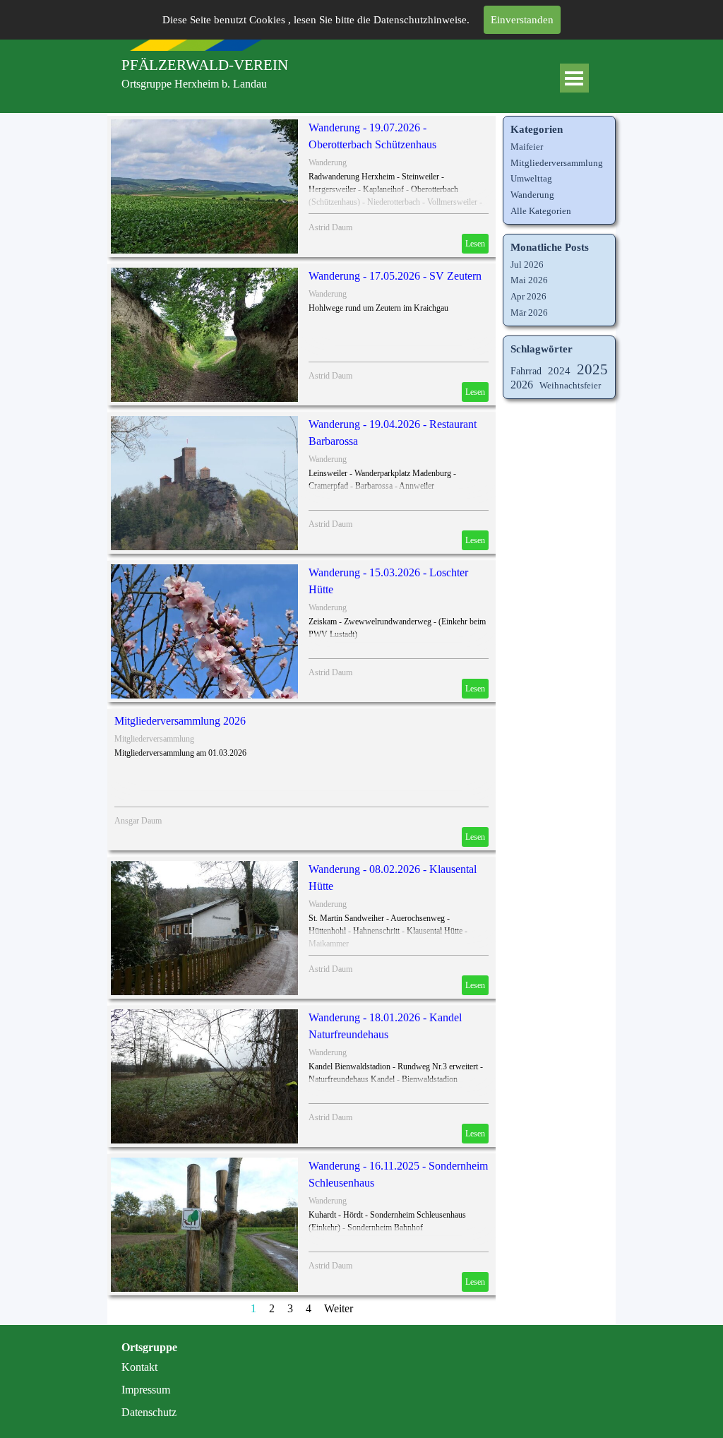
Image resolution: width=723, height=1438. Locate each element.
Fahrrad (526, 370)
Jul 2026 (527, 264)
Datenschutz (149, 1412)
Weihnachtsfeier (570, 386)
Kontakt (139, 1367)
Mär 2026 (529, 312)
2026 (521, 385)
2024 (559, 370)
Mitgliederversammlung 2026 (180, 721)
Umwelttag (531, 178)
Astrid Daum (330, 227)
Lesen (475, 244)
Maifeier (526, 146)
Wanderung (328, 162)
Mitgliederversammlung (154, 739)
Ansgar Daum (138, 821)
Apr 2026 (528, 296)
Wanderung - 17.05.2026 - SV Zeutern (395, 276)
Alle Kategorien (540, 211)
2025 (592, 369)
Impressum (145, 1390)
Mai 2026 (529, 280)
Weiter (338, 1308)
